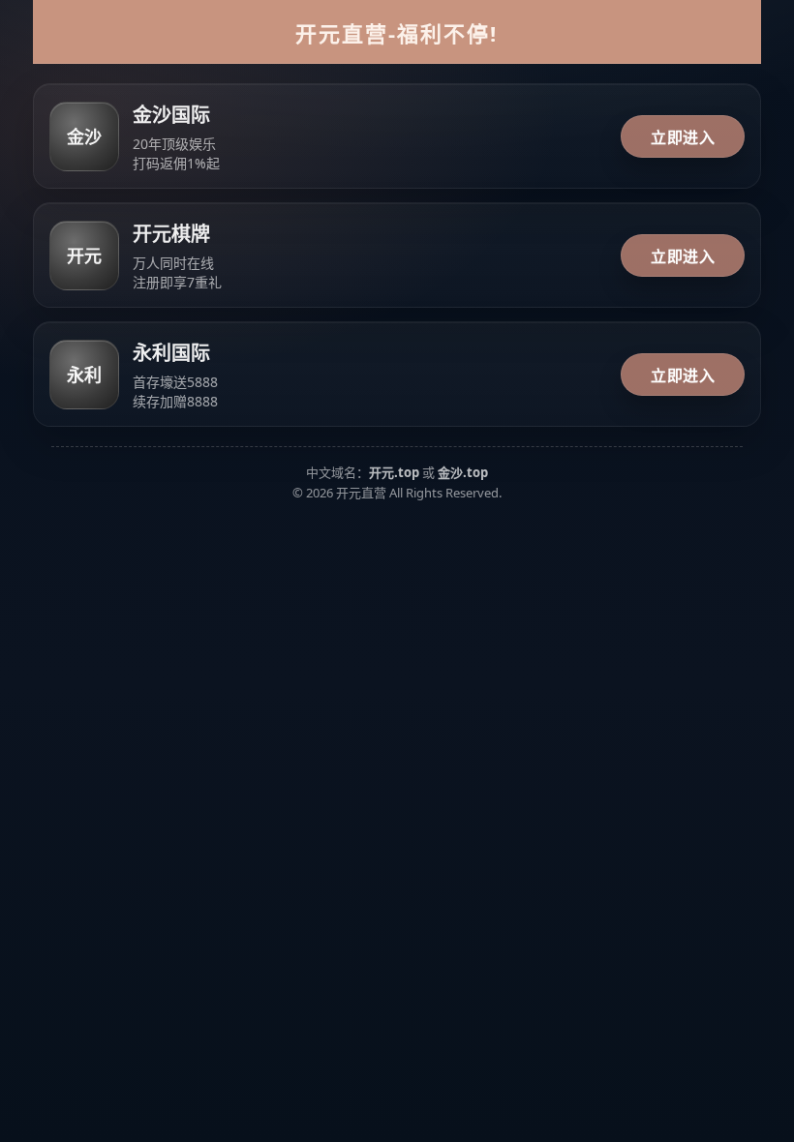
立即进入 (683, 137)
